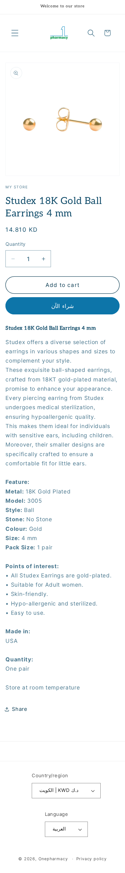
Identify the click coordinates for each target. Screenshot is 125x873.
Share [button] (19, 709)
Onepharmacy (53, 858)
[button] (15, 33)
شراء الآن (62, 306)
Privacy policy (91, 858)
